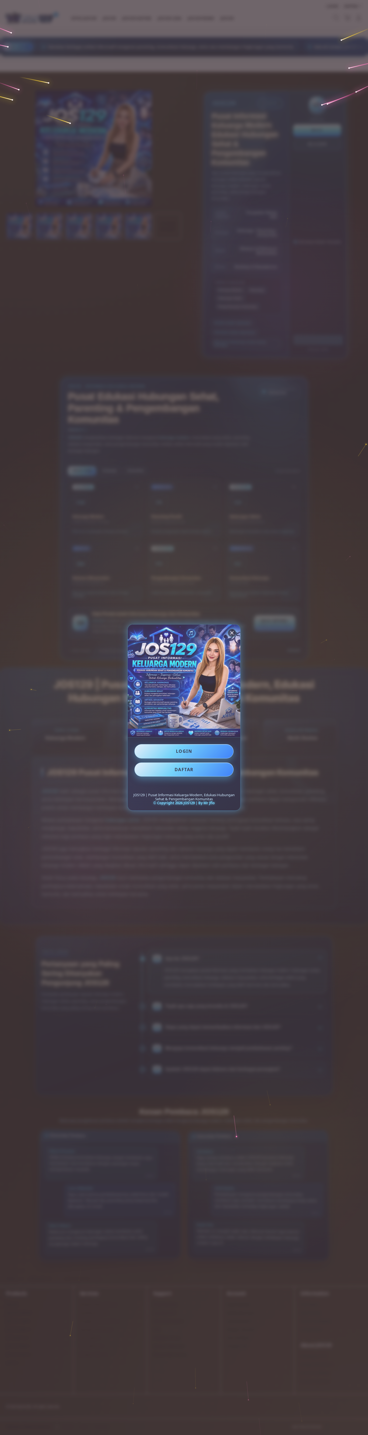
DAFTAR (184, 769)
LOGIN (184, 751)
